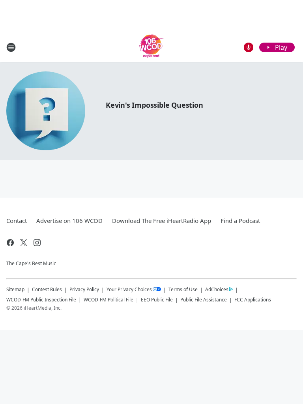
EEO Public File (157, 299)
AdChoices (216, 289)
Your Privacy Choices (129, 289)
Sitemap (15, 289)
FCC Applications (252, 299)
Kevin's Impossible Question (154, 105)
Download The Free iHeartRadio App (161, 220)
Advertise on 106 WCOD (69, 220)
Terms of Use (183, 289)
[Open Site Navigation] (11, 47)
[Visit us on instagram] (37, 242)
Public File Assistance (203, 299)
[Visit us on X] (23, 242)
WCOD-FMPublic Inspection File (41, 299)
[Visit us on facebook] (10, 242)
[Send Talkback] (248, 47)
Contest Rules (47, 289)
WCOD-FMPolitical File (108, 299)
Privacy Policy (84, 289)
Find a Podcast (240, 220)
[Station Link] (151, 47)
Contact (16, 220)
